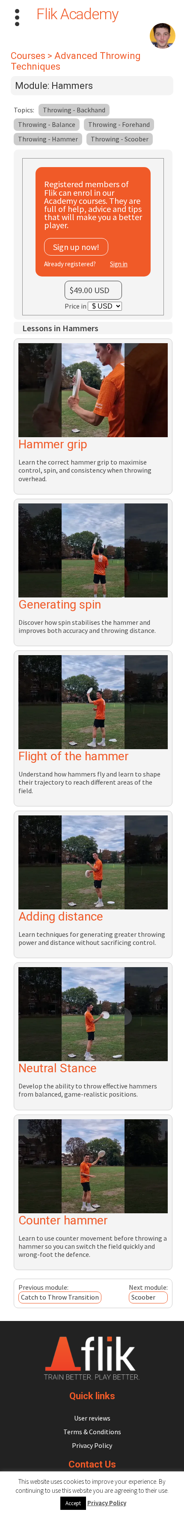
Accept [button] (73, 1503)
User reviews (92, 1418)
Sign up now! (76, 246)
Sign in (119, 264)
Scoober (143, 1297)
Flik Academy (77, 14)
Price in (76, 306)
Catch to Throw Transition (60, 1297)
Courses (28, 55)
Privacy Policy (92, 1445)
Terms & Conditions (92, 1431)
